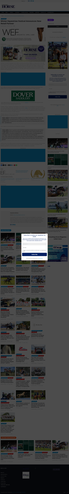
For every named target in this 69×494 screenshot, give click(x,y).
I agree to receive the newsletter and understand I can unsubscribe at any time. (34, 250)
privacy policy (41, 258)
